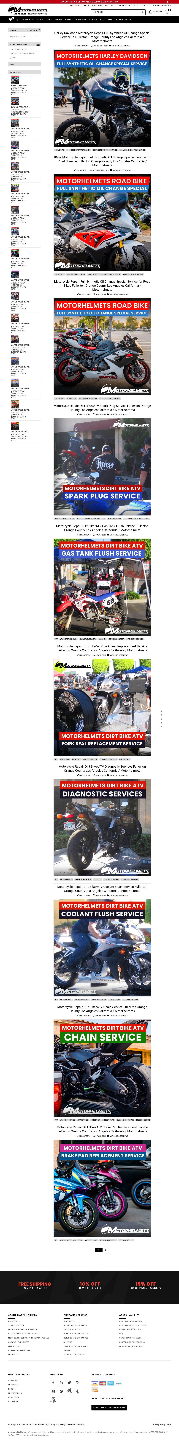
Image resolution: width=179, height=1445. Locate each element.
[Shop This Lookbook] (161, 714)
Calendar (13, 1401)
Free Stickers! (15, 1393)
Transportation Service (76, 1346)
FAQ (121, 1334)
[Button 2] (142, 12)
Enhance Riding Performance (105, 150)
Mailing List (14, 1346)
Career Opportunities (19, 1350)
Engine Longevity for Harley (78, 150)
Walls (85, 5)
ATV (103, 519)
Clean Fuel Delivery (88, 639)
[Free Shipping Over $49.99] (34, 1285)
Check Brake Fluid (130, 1000)
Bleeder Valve (108, 1120)
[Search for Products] (161, 731)
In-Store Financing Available (23, 1334)
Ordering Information (130, 1321)
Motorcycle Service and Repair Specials (28, 1338)
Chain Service (114, 1000)
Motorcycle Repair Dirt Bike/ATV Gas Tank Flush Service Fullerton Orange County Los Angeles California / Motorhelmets (20, 172)
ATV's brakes (82, 1120)
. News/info (59, 150)
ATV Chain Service (67, 1120)
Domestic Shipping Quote (76, 1334)
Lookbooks (96, 5)
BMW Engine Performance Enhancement (104, 274)
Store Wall (14, 1381)
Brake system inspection (109, 399)
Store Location (123, 5)
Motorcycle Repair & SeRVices (23, 1330)
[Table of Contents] (161, 740)
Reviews (68, 1350)
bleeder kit (95, 1120)
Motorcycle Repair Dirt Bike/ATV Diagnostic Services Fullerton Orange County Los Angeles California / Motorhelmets (20, 215)
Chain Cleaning (66, 879)
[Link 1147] (77, 1382)
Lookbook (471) (21, 50)
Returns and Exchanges (76, 1338)
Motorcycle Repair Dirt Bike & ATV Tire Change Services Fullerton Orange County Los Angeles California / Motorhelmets (20, 388)
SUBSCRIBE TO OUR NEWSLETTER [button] (109, 1407)
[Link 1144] (53, 1382)
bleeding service (143, 1120)
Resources (13, 1397)
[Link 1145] (61, 1382)
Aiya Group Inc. (52, 1424)
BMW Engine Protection (133, 274)
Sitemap (81, 1424)
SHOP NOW (112, 2)
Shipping (68, 1342)
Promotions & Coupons (130, 1346)
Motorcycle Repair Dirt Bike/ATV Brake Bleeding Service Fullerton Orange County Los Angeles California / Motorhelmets (20, 302)
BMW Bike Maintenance (76, 274)
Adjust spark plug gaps (64, 519)
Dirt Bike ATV (124, 759)
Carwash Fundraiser (18, 1342)
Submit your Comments (75, 1325)
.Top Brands (72, 399)
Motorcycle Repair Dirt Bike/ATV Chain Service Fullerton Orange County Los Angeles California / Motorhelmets (20, 259)
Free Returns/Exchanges (160, 5)
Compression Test (116, 639)
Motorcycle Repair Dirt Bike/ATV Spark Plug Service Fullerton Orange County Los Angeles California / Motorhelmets (20, 150)
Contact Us (74, 5)
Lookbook (13, 1385)
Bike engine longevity (88, 399)
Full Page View (31, 30)
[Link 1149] (61, 1391)
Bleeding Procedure (125, 1120)
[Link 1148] (53, 1391)
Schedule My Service (74, 1355)
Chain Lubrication (99, 1000)
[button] (156, 12)
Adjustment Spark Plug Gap (88, 519)
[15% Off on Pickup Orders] (145, 1285)
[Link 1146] (69, 1382)
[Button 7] (37, 36)
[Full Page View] (161, 705)
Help (136, 5)
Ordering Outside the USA (132, 1342)
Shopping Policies (73, 1330)
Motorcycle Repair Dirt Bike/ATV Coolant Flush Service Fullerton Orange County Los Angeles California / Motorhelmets (20, 237)
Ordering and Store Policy (132, 1325)
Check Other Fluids (83, 879)
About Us (109, 5)
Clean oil (102, 639)
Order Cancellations (130, 1330)
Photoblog (14, 1355)
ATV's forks (65, 759)
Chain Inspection (82, 1000)
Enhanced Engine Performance (132, 150)
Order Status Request (130, 1338)
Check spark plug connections (136, 519)
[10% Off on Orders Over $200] (89, 1285)
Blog (143, 5)
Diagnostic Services (134, 639)
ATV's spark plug (114, 519)
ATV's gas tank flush (68, 639)
